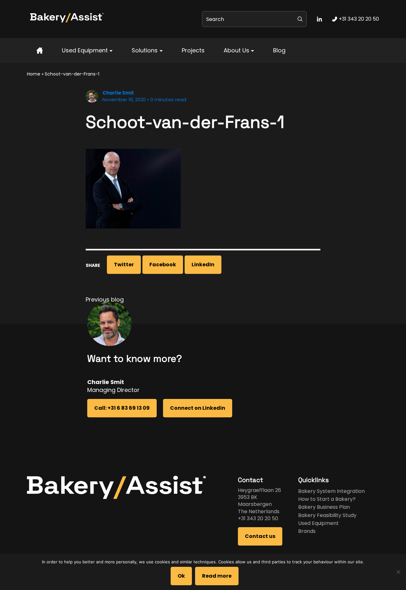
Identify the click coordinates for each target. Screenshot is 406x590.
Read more (217, 576)
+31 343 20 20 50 (258, 518)
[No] (398, 572)
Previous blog (105, 299)
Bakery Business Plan (324, 507)
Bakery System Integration (331, 491)
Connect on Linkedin (197, 408)
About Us (236, 50)
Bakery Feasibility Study (327, 515)
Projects (193, 50)
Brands (307, 531)
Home (33, 74)
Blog (279, 50)
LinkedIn (203, 264)
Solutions (145, 50)
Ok (181, 576)
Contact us (260, 536)
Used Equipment (85, 50)
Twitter (124, 264)
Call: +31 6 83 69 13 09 (122, 408)
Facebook (162, 264)
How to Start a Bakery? (327, 499)
